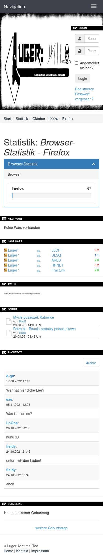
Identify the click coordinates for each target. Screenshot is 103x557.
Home (8, 550)
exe (9, 399)
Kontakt (22, 550)
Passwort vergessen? (84, 96)
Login (82, 78)
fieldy (11, 446)
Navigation (14, 6)
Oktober (38, 118)
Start (7, 118)
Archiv (91, 362)
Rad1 (22, 321)
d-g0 (10, 375)
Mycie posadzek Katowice (33, 317)
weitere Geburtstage (52, 527)
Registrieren (84, 88)
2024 (54, 118)
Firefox (67, 118)
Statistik (22, 118)
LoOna (12, 422)
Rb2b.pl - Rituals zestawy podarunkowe (44, 328)
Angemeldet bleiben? (89, 65)
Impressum (40, 550)
